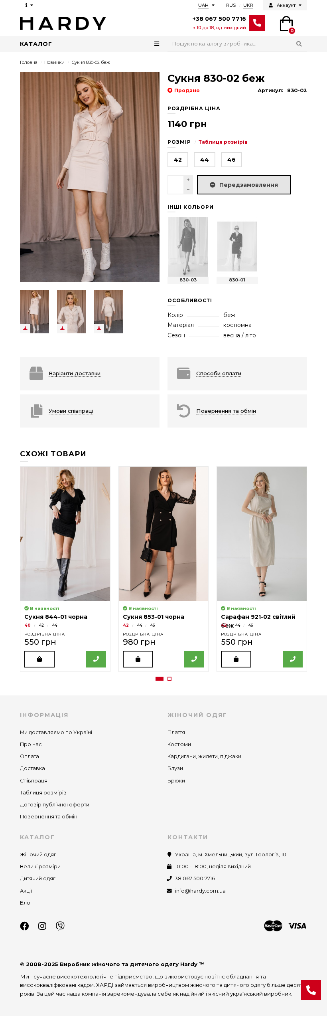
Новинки (54, 62)
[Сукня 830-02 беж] (34, 311)
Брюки (176, 781)
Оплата (29, 756)
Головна (28, 62)
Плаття (176, 732)
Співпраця (33, 781)
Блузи (175, 768)
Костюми (179, 744)
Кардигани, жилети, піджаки (204, 756)
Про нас (31, 744)
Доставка (32, 768)
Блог (26, 903)
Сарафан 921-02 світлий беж (258, 617)
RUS (231, 5)
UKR (248, 5)
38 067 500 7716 (195, 878)
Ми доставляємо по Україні (56, 732)
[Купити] (39, 659)
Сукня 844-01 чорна (55, 616)
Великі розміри (40, 866)
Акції (26, 891)
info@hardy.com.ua (200, 891)
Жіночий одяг (38, 855)
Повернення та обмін (48, 817)
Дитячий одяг (37, 878)
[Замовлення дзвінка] (311, 990)
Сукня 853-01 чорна (153, 616)
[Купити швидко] (96, 659)
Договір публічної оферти (54, 805)
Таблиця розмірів (223, 142)
